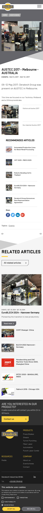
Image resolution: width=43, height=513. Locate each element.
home (5, 15)
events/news (14, 15)
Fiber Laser (27, 444)
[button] (21, 505)
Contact (26, 467)
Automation (28, 447)
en (22, 2)
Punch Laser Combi (31, 450)
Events (12, 225)
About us (26, 460)
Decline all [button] (31, 509)
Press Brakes (28, 434)
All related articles (12, 263)
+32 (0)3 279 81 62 (15, 481)
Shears (26, 437)
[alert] (21, 498)
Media (4, 460)
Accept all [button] (11, 509)
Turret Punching (29, 440)
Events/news (28, 463)
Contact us (9, 419)
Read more (13, 494)
